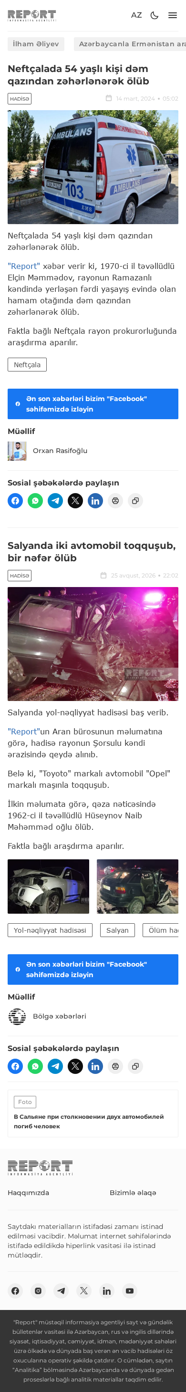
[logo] (32, 15)
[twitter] (75, 500)
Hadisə (19, 99)
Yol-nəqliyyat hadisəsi (50, 930)
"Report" (24, 265)
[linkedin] (95, 500)
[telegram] (55, 500)
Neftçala (27, 365)
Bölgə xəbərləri (59, 1016)
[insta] (38, 1291)
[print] (115, 500)
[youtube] (129, 1291)
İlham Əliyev (36, 44)
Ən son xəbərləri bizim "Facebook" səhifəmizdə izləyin (86, 403)
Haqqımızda (28, 1192)
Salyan (117, 930)
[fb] (15, 500)
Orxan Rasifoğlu (60, 450)
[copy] (135, 500)
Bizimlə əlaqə (133, 1192)
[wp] (35, 500)
